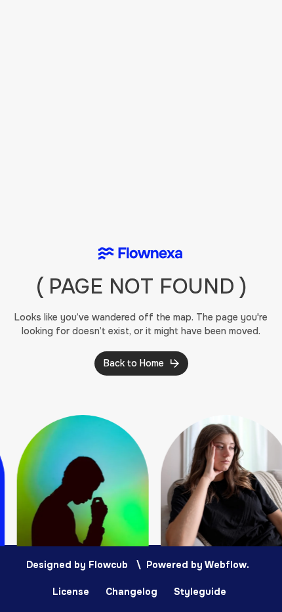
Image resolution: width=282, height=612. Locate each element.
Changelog (131, 592)
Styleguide (200, 592)
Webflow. (227, 565)
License (70, 592)
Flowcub (108, 565)
